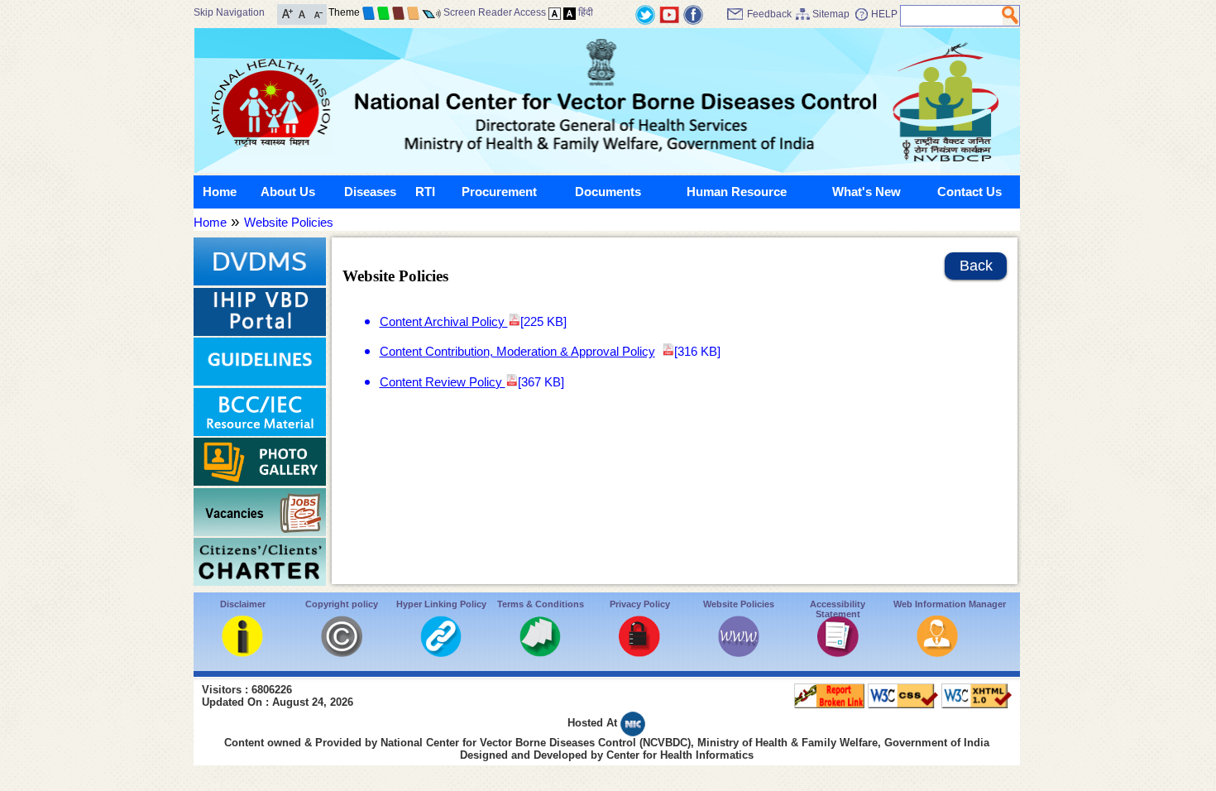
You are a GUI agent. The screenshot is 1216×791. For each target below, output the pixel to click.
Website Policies (288, 222)
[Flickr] (693, 13)
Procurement (499, 192)
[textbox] (952, 16)
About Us (288, 192)
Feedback (769, 14)
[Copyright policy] (341, 652)
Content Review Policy (442, 382)
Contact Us (969, 192)
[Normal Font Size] (302, 13)
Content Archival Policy (444, 321)
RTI (425, 192)
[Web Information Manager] (937, 652)
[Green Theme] (383, 12)
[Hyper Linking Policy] (441, 652)
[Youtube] (669, 13)
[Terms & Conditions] (540, 652)
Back (976, 265)
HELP (884, 14)
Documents (608, 192)
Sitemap (831, 14)
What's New (866, 192)
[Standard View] (554, 12)
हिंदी (585, 12)
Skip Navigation (229, 12)
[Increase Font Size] (287, 13)
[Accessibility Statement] (838, 652)
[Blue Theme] (368, 12)
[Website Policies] (738, 652)
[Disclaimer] (242, 652)
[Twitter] (645, 13)
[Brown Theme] (398, 12)
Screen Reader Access (494, 12)
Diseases (370, 192)
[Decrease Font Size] (317, 13)
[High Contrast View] (569, 12)
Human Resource (737, 192)
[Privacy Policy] (639, 652)
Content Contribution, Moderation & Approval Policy (517, 351)
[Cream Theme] (413, 12)
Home (220, 192)
